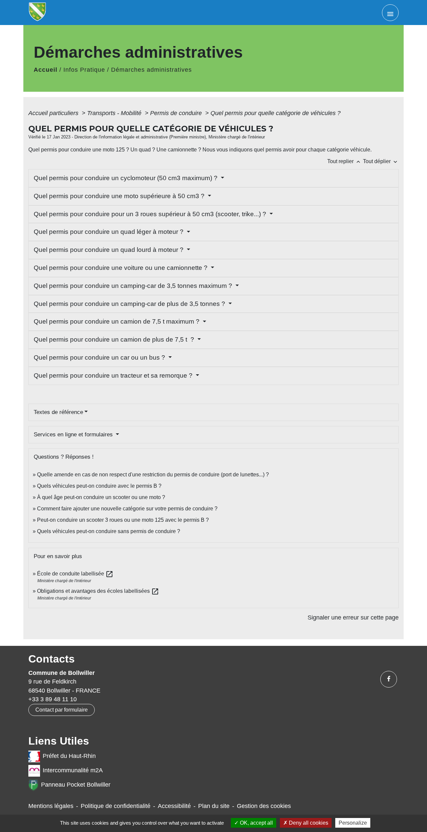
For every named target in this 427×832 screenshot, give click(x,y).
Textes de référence (58, 412)
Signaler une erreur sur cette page (353, 617)
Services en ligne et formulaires (74, 434)
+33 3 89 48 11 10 (52, 699)
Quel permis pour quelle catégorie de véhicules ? (275, 113)
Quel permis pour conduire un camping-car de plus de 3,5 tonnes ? (130, 303)
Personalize (353, 823)
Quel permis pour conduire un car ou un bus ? (100, 357)
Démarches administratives (151, 69)
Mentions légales (50, 806)
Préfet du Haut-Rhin (69, 756)
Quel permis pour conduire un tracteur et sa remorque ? (114, 375)
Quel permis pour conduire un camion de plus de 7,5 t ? (115, 339)
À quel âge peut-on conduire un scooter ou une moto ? (101, 497)
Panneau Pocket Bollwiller (75, 784)
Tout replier (344, 161)
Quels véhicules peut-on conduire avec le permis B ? (99, 486)
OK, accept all (256, 823)
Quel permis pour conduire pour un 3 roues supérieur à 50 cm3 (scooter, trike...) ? (151, 214)
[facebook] (388, 679)
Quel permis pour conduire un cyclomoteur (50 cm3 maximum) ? (126, 177)
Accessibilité (174, 806)
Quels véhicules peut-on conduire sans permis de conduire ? (108, 531)
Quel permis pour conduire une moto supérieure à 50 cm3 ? (120, 195)
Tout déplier (381, 161)
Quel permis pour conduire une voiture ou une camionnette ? (121, 267)
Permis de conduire (176, 113)
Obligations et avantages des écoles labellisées (98, 591)
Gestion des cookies (264, 806)
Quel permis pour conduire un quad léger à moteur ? (109, 231)
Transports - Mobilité (115, 113)
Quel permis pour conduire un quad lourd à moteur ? (109, 249)
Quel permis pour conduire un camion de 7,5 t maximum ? (117, 321)
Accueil (45, 69)
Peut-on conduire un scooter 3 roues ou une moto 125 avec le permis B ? (123, 520)
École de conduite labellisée (75, 573)
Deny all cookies (308, 823)
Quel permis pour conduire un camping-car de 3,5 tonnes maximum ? (134, 285)
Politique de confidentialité (115, 806)
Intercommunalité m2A (73, 770)
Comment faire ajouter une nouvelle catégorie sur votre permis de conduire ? (127, 508)
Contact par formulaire (61, 710)
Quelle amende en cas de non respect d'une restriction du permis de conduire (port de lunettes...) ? (153, 474)
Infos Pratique (84, 69)
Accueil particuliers (54, 113)
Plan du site (214, 806)
